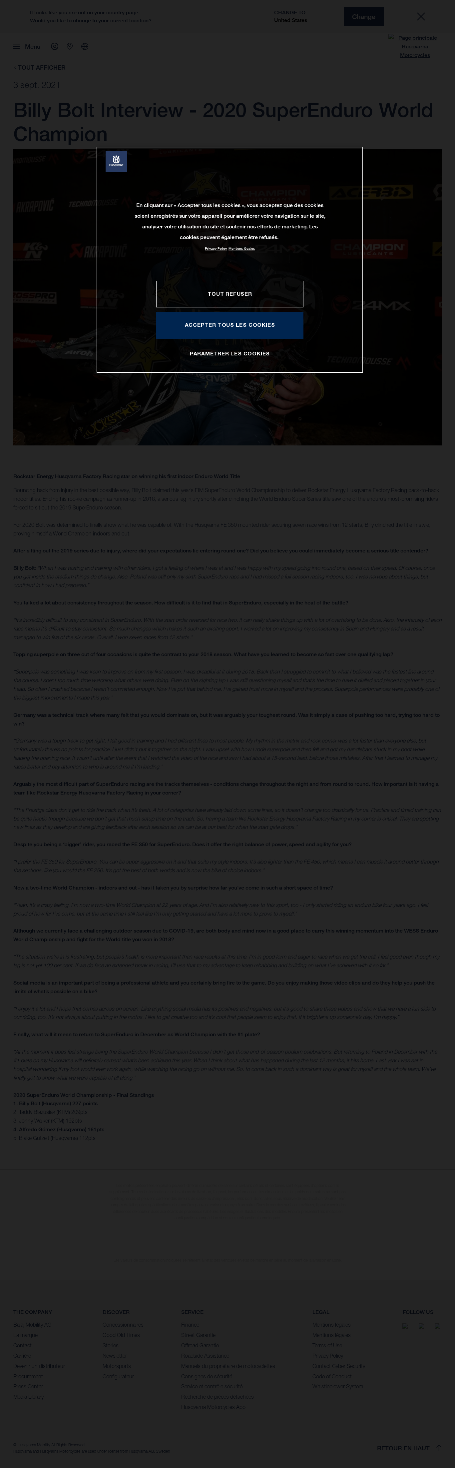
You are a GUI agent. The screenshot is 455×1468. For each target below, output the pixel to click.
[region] (230, 259)
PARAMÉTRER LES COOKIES (230, 353)
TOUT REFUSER (230, 294)
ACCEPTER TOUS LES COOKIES (230, 325)
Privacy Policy (216, 248)
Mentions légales (241, 248)
